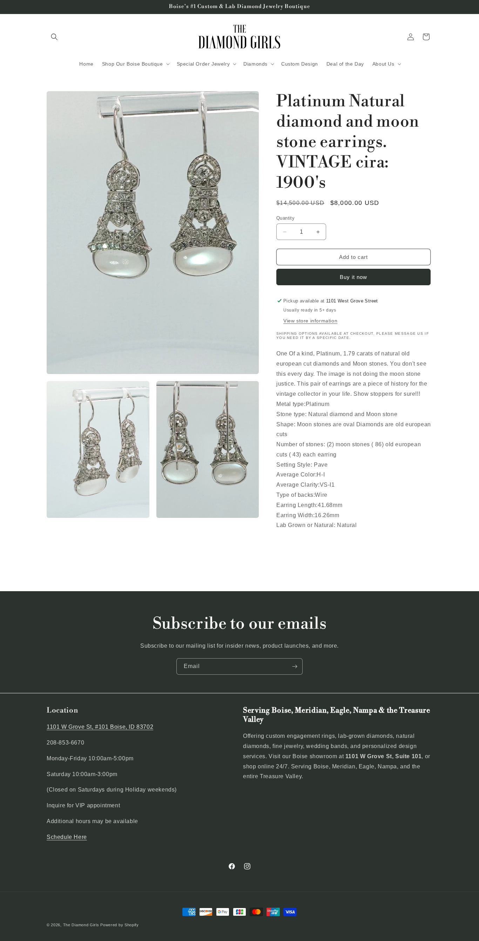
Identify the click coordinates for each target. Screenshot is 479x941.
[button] (54, 37)
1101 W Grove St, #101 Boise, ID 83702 (100, 727)
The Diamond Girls (81, 925)
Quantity (285, 218)
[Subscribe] (294, 666)
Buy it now (353, 277)
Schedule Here (67, 837)
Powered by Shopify (119, 925)
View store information (310, 320)
